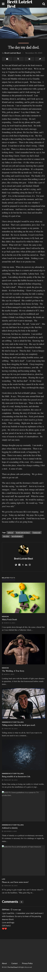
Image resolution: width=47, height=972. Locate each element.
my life (6, 536)
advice (10, 532)
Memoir (5, 616)
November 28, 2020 (33, 53)
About (4, 963)
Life (3, 879)
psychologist (17, 536)
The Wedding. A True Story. (13, 671)
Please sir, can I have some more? (15, 882)
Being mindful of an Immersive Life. (16, 776)
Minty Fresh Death (9, 619)
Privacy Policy (27, 963)
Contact (14, 963)
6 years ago (17, 910)
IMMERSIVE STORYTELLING (13, 722)
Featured (36, 532)
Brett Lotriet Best (13, 53)
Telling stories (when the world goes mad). (19, 725)
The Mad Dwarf (12, 967)
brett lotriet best (23, 532)
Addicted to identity (10, 828)
